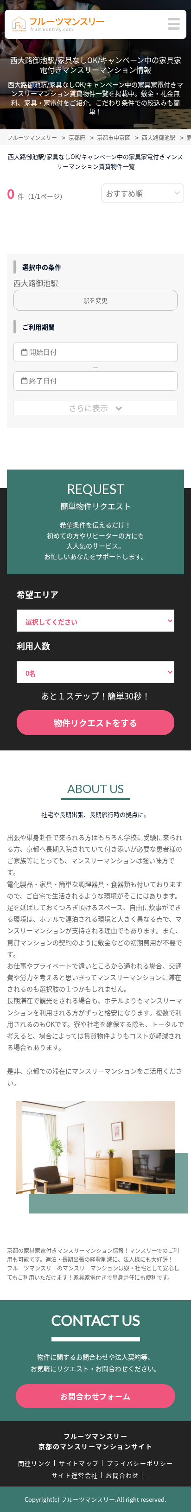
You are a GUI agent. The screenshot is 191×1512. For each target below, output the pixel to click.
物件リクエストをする (95, 723)
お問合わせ (122, 1475)
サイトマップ (79, 1463)
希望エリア (37, 594)
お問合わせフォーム (95, 1396)
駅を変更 (95, 300)
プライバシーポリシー (140, 1463)
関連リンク (34, 1463)
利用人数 (33, 646)
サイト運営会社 (74, 1475)
